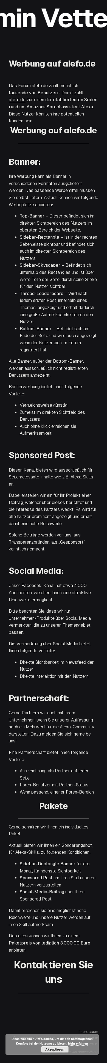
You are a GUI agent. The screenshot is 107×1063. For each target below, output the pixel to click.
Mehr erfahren (78, 1043)
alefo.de (17, 99)
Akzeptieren (54, 1049)
